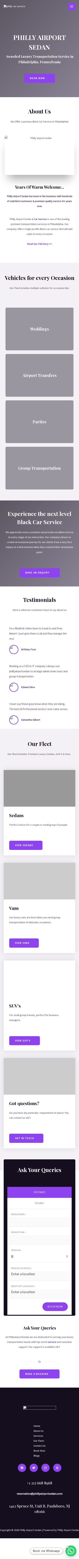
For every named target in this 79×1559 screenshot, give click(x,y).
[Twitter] (34, 1468)
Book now (55, 1306)
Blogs (36, 1455)
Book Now (39, 1450)
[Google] (57, 1468)
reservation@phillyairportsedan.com (39, 1493)
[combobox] (39, 1258)
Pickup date (18, 1214)
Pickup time (18, 1232)
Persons (16, 1250)
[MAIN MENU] (71, 6)
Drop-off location (22, 1286)
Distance (39, 1192)
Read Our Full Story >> (39, 243)
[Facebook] (22, 1468)
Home (36, 1426)
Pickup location (21, 1268)
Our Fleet (38, 1440)
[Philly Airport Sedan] (14, 6)
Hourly (39, 1203)
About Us (38, 1431)
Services (38, 1435)
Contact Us (39, 1445)
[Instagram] (45, 1468)
